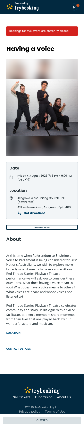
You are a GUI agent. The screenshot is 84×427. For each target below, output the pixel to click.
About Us (64, 397)
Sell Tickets (21, 397)
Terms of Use (55, 412)
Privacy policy (29, 412)
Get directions (34, 213)
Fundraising (43, 397)
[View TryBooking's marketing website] (42, 391)
